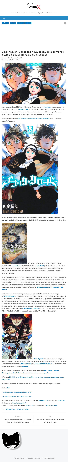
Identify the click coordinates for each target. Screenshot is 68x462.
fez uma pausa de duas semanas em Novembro (33, 118)
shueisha (26, 409)
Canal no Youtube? (19, 403)
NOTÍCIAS (20, 23)
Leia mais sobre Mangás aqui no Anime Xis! (17, 392)
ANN (8, 388)
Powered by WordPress (33, 458)
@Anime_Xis (43, 400)
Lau (5, 58)
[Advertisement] (34, 37)
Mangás (12, 23)
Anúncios (5, 23)
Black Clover (11, 409)
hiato (19, 409)
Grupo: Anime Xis (51, 405)
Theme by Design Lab (48, 458)
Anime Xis (29, 405)
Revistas (28, 23)
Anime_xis (61, 400)
